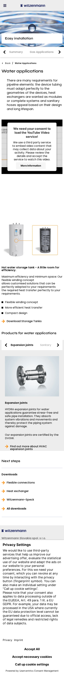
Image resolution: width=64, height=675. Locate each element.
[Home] (32, 5)
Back (7, 63)
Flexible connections (21, 482)
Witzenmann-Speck (20, 499)
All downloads (16, 508)
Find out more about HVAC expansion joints (28, 448)
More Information (31, 165)
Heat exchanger (18, 491)
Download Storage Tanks (24, 321)
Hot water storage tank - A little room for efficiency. (30, 269)
